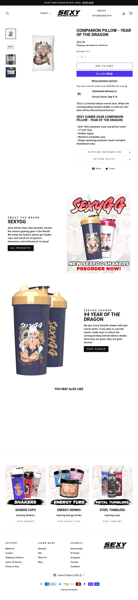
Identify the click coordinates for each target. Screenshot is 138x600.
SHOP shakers (25, 521)
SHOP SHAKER (96, 349)
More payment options (104, 80)
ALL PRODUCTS (21, 248)
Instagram (75, 557)
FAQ (40, 553)
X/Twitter (74, 553)
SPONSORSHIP (102, 15)
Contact (9, 553)
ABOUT (102, 10)
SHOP (44, 13)
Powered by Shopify (69, 590)
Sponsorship (76, 548)
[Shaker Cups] (25, 485)
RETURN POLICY (104, 159)
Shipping (81, 45)
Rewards (42, 548)
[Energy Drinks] (69, 485)
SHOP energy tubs (69, 521)
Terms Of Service (13, 562)
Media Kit (9, 548)
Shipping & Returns (14, 557)
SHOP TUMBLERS (112, 521)
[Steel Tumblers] (112, 485)
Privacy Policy (12, 566)
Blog (40, 562)
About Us (42, 557)
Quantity (84, 51)
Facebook (75, 566)
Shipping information (104, 152)
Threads (74, 562)
